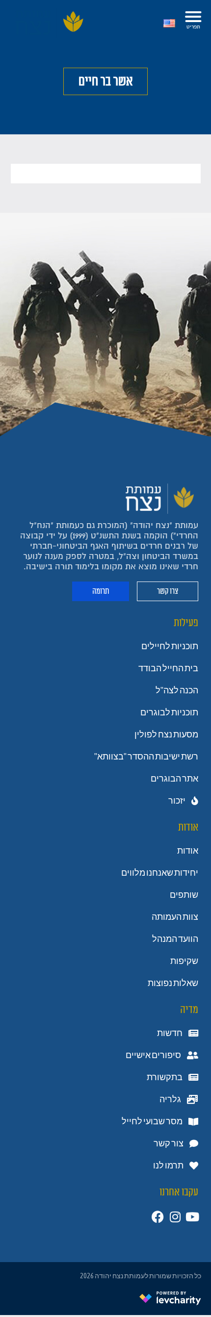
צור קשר (169, 1143)
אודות (187, 851)
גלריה (170, 1099)
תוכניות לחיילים (169, 646)
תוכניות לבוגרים (169, 712)
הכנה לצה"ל (177, 690)
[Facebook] (158, 1217)
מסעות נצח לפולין (166, 734)
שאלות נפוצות (173, 983)
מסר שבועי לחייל (152, 1121)
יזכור (176, 801)
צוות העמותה (175, 917)
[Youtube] (192, 1217)
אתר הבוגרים (174, 779)
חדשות (170, 1033)
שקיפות (184, 961)
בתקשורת (165, 1077)
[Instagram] (175, 1217)
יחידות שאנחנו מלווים (159, 873)
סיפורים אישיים (153, 1055)
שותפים (184, 895)
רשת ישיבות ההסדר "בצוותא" (146, 756)
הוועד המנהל (175, 939)
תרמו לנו (168, 1165)
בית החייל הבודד (168, 668)
